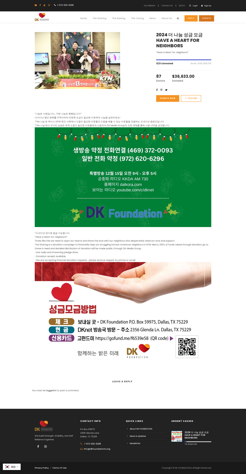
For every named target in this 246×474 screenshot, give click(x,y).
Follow (192, 98)
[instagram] (49, 5)
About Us (166, 18)
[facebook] (40, 5)
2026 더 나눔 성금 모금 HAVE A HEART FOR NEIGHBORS (197, 435)
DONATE (206, 18)
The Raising (118, 18)
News (152, 18)
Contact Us (167, 5)
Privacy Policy (42, 467)
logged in (51, 390)
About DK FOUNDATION (141, 428)
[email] (36, 5)
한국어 (182, 5)
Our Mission (149, 5)
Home (83, 18)
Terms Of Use (59, 467)
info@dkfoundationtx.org (97, 448)
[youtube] (44, 5)
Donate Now (167, 98)
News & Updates (138, 436)
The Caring (137, 18)
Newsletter (135, 443)
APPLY (191, 18)
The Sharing (99, 18)
